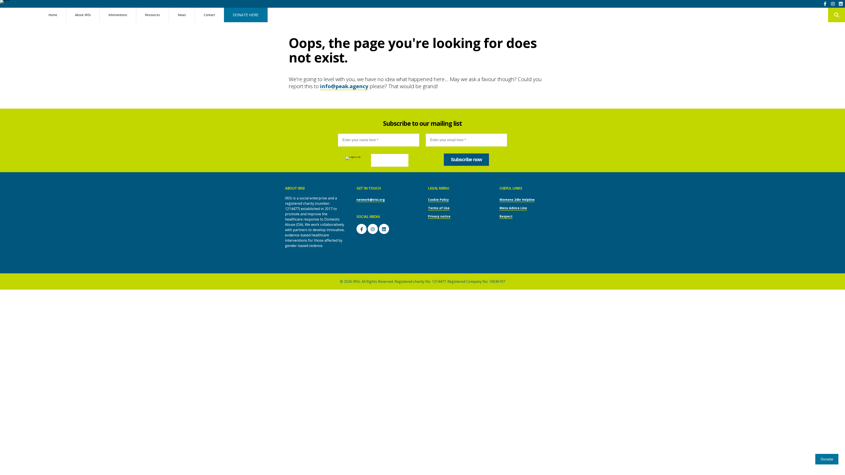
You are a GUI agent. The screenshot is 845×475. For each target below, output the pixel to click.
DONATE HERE (246, 14)
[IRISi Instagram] (833, 3)
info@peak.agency (344, 86)
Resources (152, 15)
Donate (827, 459)
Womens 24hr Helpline (517, 199)
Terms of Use (439, 208)
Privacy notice (439, 216)
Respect (506, 216)
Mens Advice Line (513, 208)
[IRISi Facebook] (825, 3)
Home (52, 15)
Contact (209, 15)
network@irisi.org (370, 199)
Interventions (117, 15)
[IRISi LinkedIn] (841, 3)
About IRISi (83, 15)
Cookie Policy (438, 199)
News (182, 15)
